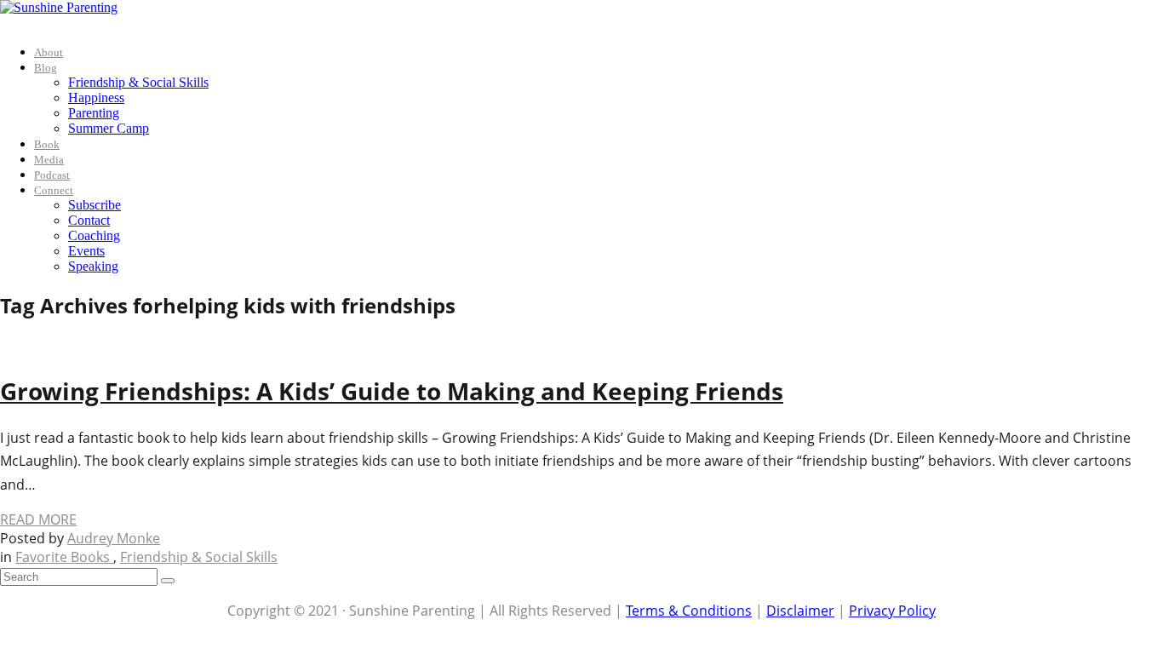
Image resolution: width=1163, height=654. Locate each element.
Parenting (93, 113)
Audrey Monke (113, 538)
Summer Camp (108, 128)
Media (49, 159)
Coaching (94, 235)
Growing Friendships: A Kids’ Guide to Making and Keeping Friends (391, 391)
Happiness (96, 97)
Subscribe (94, 205)
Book (47, 144)
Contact (89, 220)
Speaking (93, 266)
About (48, 52)
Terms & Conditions (689, 610)
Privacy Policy (892, 610)
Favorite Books (64, 557)
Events (86, 251)
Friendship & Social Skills (138, 82)
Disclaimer (800, 610)
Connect (53, 190)
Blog (45, 67)
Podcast (52, 175)
